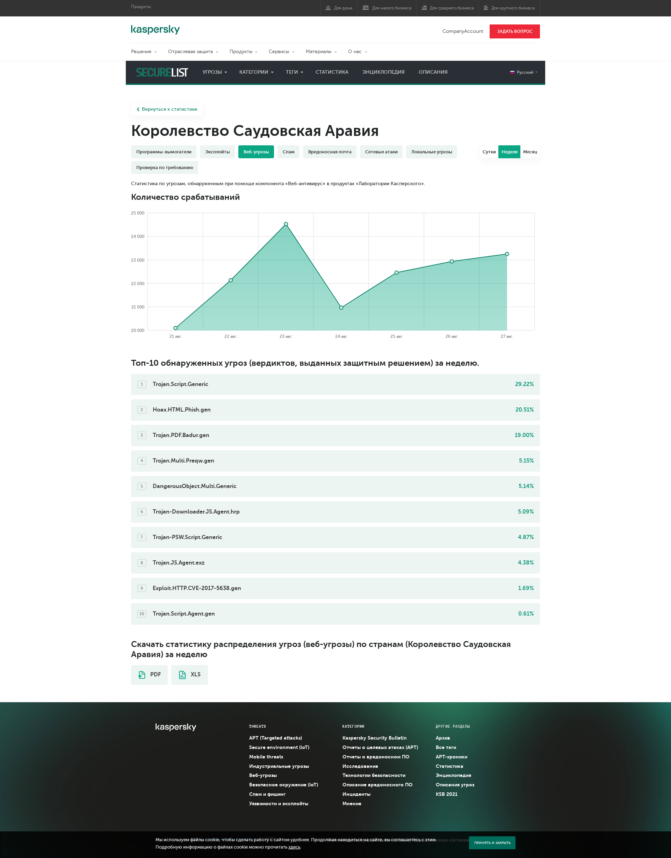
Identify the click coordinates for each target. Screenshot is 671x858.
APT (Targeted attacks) (275, 738)
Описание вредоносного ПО (377, 784)
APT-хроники (451, 756)
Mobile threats (266, 756)
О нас (355, 51)
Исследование (360, 766)
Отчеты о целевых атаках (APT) (380, 747)
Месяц (530, 151)
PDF (155, 674)
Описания (433, 72)
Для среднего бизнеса (452, 8)
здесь (294, 847)
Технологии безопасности (373, 775)
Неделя (510, 151)
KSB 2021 (446, 794)
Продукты (241, 51)
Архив (443, 738)
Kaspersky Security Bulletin (374, 738)
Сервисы (279, 51)
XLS (195, 674)
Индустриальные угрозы (279, 766)
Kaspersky (155, 26)
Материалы (318, 51)
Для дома (343, 8)
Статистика (332, 72)
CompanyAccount (462, 31)
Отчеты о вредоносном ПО (376, 756)
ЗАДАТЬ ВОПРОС (515, 31)
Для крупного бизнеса (513, 8)
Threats (257, 726)
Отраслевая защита (190, 51)
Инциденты (356, 794)
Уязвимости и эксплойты (278, 803)
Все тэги (446, 747)
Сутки (489, 151)
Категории (253, 72)
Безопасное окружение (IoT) (283, 784)
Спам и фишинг (267, 794)
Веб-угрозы (263, 775)
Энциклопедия (383, 72)
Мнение (351, 803)
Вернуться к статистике (169, 109)
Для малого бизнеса (391, 8)
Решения (141, 51)
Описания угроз (455, 784)
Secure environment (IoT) (279, 747)
